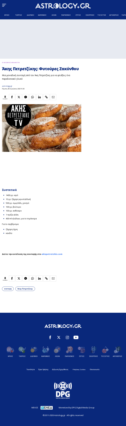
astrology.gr (7, 86)
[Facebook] (50, 338)
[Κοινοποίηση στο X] (19, 97)
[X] (58, 338)
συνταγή (8, 289)
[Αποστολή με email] (53, 97)
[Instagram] (67, 338)
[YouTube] (76, 338)
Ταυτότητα (31, 369)
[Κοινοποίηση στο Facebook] (12, 97)
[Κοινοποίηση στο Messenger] (26, 97)
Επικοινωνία (94, 369)
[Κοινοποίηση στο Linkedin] (39, 97)
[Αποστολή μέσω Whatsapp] (33, 97)
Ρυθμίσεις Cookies (79, 369)
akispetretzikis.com (52, 254)
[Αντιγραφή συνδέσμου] (46, 97)
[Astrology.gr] (63, 6)
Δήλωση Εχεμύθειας (60, 369)
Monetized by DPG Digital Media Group (76, 407)
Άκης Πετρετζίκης (25, 289)
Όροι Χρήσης (43, 369)
